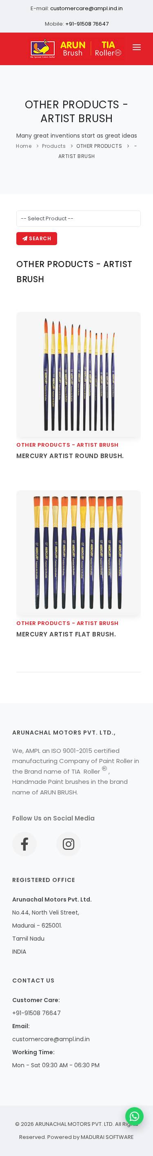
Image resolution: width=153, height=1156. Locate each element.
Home (23, 146)
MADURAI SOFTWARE (107, 1137)
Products (54, 146)
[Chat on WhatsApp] (134, 1116)
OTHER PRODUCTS (99, 146)
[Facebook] (24, 844)
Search (39, 238)
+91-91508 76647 (87, 24)
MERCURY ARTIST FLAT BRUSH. (66, 634)
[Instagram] (68, 844)
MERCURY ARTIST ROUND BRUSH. (70, 456)
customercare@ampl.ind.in (86, 8)
